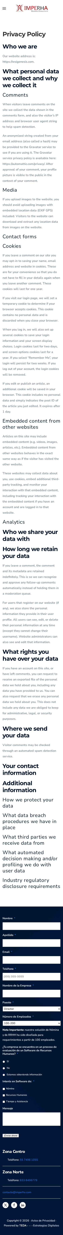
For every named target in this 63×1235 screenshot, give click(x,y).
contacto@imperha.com (17, 1192)
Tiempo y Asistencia (17, 1101)
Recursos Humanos (16, 1095)
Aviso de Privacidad (43, 1220)
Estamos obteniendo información (24, 1074)
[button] (4, 8)
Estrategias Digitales (46, 1225)
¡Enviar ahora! (10, 1135)
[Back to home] (31, 8)
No (8, 1068)
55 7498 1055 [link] (29, 1160)
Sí (8, 1061)
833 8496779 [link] (28, 1180)
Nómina (10, 1088)
